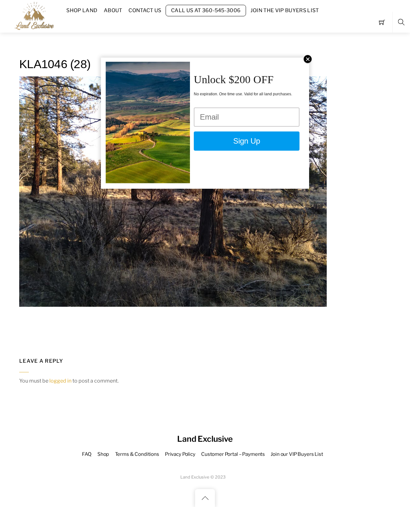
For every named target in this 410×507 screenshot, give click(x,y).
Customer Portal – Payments (233, 454)
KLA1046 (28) (54, 64)
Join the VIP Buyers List (284, 10)
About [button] (113, 10)
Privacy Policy (180, 454)
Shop (103, 454)
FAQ (87, 454)
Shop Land (81, 10)
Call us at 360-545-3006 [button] (206, 10)
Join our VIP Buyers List (297, 454)
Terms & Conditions (137, 454)
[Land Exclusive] (33, 15)
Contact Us (144, 10)
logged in (60, 381)
